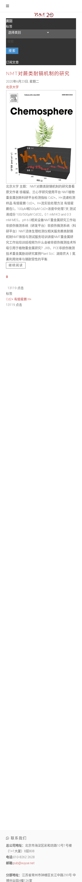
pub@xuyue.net (23, 863)
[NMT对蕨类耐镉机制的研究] (41, 137)
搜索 (12, 50)
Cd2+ (9, 299)
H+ (29, 299)
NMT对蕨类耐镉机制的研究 (38, 73)
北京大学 (12, 87)
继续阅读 (16, 265)
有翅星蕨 (20, 299)
